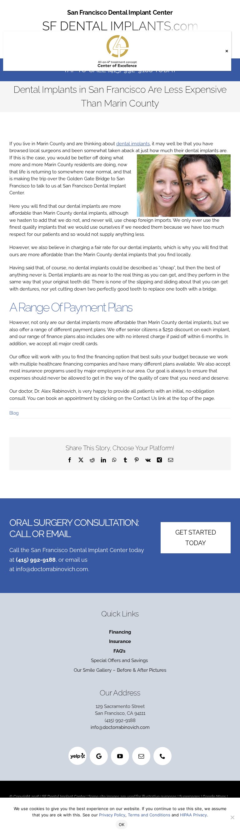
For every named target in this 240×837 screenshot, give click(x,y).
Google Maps (214, 797)
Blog (14, 413)
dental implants (133, 144)
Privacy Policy (112, 814)
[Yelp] (77, 756)
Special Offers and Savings (120, 660)
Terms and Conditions (149, 814)
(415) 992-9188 (36, 559)
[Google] (99, 756)
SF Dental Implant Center (64, 797)
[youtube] (120, 756)
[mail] (141, 756)
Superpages (189, 797)
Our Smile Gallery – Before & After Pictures (120, 670)
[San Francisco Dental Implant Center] (120, 19)
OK (122, 824)
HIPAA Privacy (193, 814)
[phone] (162, 756)
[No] (232, 817)
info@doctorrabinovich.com (52, 569)
